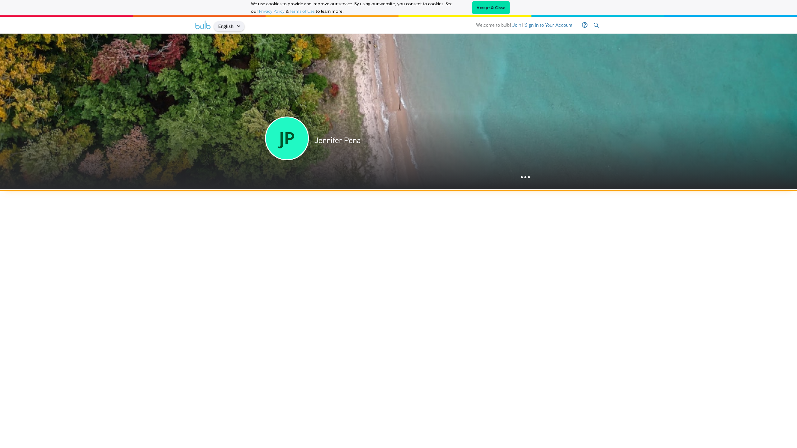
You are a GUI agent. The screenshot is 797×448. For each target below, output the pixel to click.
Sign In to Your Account (548, 25)
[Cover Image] (398, 111)
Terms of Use (302, 11)
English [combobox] (225, 26)
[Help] (584, 25)
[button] (241, 26)
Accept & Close (491, 8)
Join (516, 25)
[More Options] (525, 177)
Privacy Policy (272, 11)
